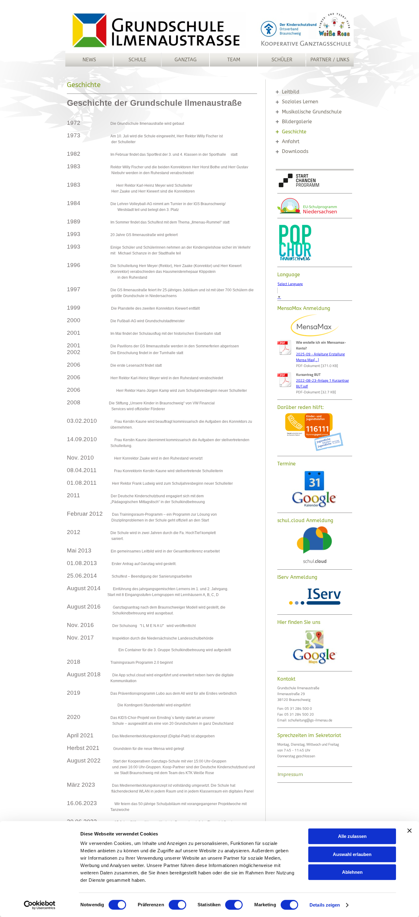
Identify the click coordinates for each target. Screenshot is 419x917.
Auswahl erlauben (352, 854)
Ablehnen (352, 872)
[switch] (177, 905)
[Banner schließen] (409, 830)
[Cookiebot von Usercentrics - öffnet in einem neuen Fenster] (40, 905)
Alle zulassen (352, 836)
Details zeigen (324, 904)
